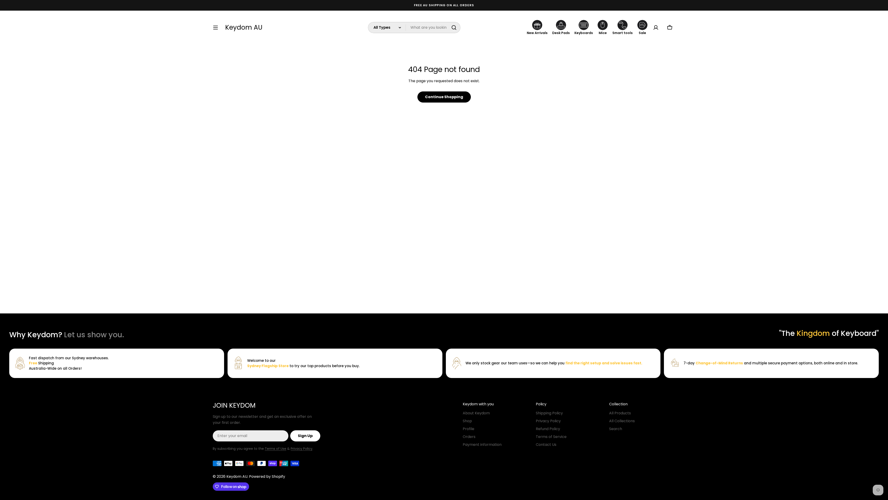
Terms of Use (275, 448)
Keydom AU (243, 27)
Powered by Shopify (267, 476)
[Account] (656, 27)
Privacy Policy (301, 448)
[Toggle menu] (215, 27)
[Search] (454, 27)
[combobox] (414, 27)
